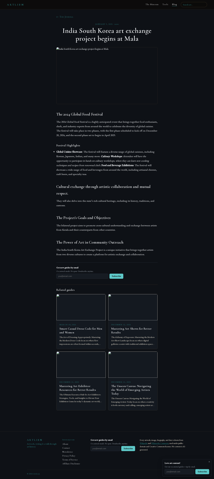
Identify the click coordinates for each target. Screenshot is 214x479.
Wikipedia (143, 443)
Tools (165, 4)
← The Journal (65, 16)
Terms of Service (70, 459)
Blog (174, 4)
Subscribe (116, 276)
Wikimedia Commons (159, 443)
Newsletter (67, 452)
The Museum (152, 4)
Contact (66, 448)
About (65, 444)
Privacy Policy (68, 455)
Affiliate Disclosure (71, 463)
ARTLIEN (15, 4)
